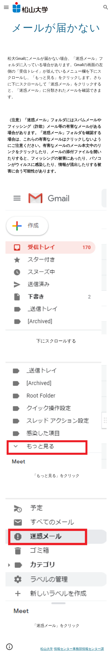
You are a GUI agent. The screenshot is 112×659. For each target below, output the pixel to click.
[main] (56, 27)
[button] (6, 7)
